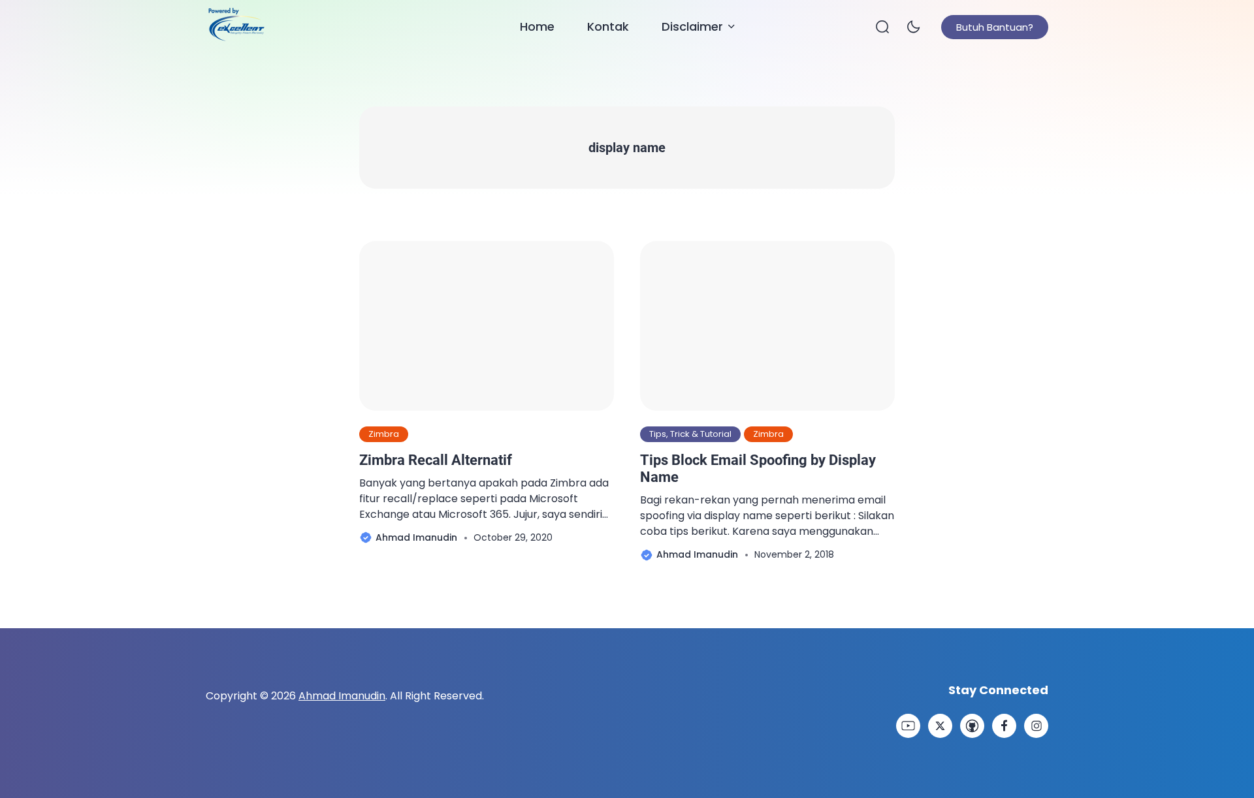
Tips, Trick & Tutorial (690, 434)
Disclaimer (692, 26)
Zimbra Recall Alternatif (435, 460)
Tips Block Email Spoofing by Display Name (758, 468)
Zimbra (383, 434)
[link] (908, 726)
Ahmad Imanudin (341, 695)
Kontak (608, 26)
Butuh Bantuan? (994, 27)
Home (537, 26)
